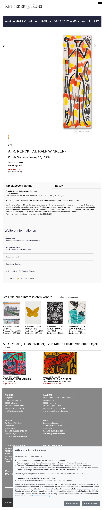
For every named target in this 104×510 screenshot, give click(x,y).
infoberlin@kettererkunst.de (16, 436)
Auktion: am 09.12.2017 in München (45, 21)
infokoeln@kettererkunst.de (54, 434)
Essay (59, 185)
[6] (4, 45)
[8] (94, 45)
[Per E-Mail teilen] (17, 278)
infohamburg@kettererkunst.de (55, 411)
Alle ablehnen (72, 503)
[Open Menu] (100, 4)
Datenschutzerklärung (41, 496)
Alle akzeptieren (91, 503)
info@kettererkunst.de (14, 411)
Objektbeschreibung (19, 185)
